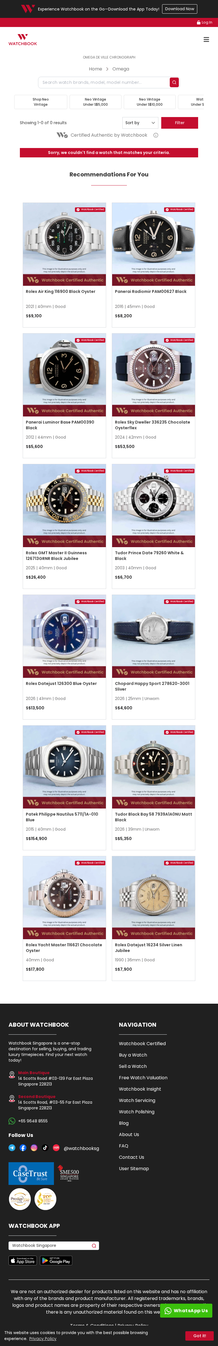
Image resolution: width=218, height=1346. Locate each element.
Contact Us (131, 1157)
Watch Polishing (136, 1112)
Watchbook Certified (142, 1043)
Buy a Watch (133, 1055)
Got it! (199, 1336)
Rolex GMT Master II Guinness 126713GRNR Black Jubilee (56, 555)
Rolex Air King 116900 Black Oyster (60, 291)
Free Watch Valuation (143, 1077)
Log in (207, 22)
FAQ (123, 1146)
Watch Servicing (137, 1100)
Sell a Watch (133, 1066)
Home (95, 69)
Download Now (179, 9)
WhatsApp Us (191, 1310)
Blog (124, 1123)
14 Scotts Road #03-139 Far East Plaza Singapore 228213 (55, 1078)
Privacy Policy (42, 1338)
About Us (129, 1134)
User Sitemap (134, 1168)
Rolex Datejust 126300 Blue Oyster (61, 683)
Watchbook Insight (140, 1089)
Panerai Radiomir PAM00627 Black (150, 291)
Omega (120, 69)
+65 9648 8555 (33, 1121)
